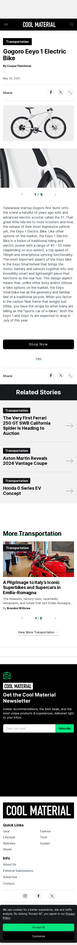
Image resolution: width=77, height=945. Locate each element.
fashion (45, 831)
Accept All (38, 927)
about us (9, 864)
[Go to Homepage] (39, 24)
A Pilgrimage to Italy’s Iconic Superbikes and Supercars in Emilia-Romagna (32, 587)
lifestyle (9, 837)
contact (8, 883)
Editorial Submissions (18, 871)
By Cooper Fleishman (17, 65)
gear (6, 831)
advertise (10, 877)
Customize (38, 936)
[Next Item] (55, 194)
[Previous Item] (22, 194)
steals (7, 849)
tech (43, 837)
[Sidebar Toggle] (6, 24)
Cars (38, 358)
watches (9, 843)
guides (45, 843)
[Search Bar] (72, 24)
